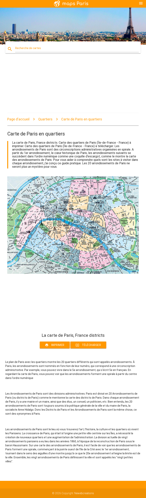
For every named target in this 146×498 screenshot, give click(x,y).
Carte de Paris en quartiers (81, 119)
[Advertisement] (73, 86)
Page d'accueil (18, 119)
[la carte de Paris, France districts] (73, 272)
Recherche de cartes (28, 48)
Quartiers (45, 119)
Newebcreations (84, 493)
